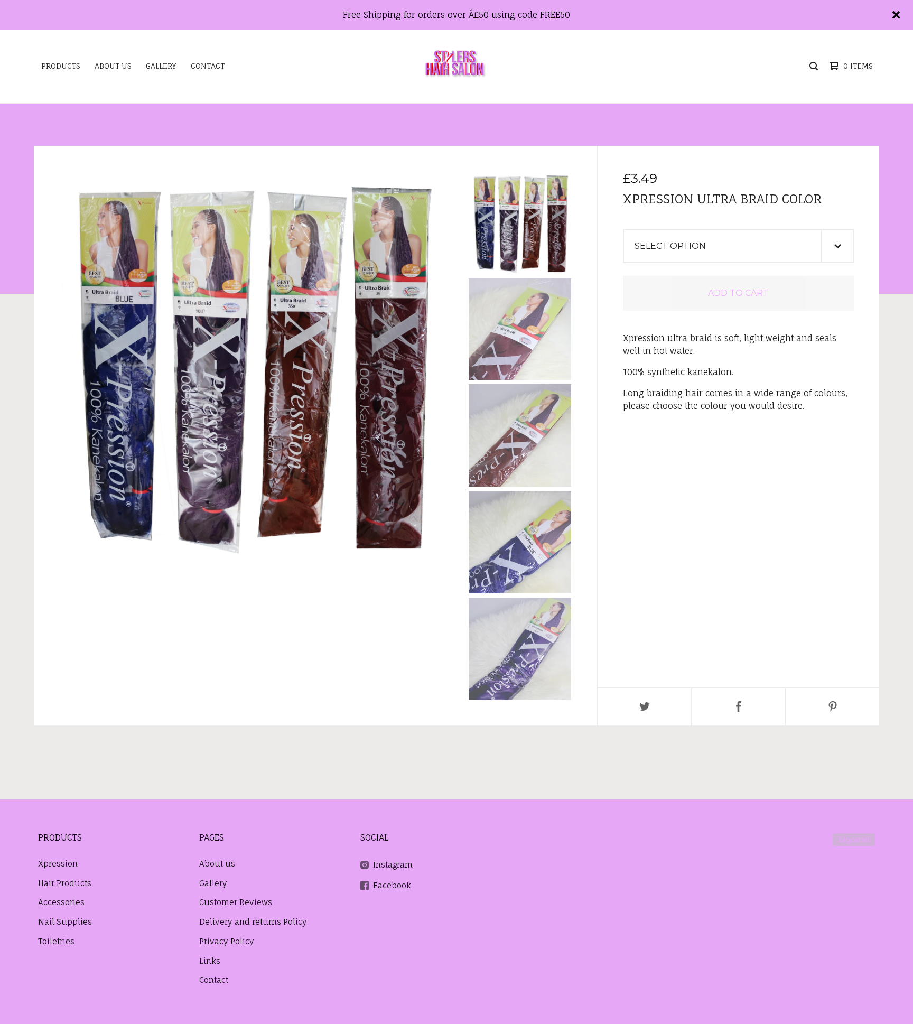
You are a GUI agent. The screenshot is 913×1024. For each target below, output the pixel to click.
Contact (208, 65)
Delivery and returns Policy (253, 922)
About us (113, 65)
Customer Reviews (235, 902)
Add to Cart (738, 293)
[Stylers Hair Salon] (455, 66)
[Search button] (813, 66)
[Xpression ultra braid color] (520, 222)
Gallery (161, 65)
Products (60, 65)
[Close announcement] (896, 14)
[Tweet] (645, 706)
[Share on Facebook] (738, 706)
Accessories (61, 902)
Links (209, 961)
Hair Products (64, 883)
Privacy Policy (226, 941)
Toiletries (56, 941)
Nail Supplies (65, 922)
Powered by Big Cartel (854, 839)
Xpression (58, 864)
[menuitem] (60, 66)
